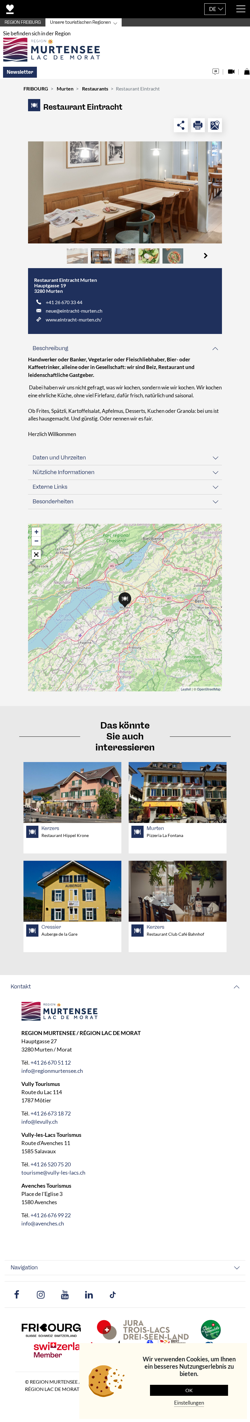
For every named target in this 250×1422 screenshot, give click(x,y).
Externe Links (50, 487)
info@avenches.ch (42, 1223)
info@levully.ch (39, 1121)
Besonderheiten (53, 501)
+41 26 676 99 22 (50, 1215)
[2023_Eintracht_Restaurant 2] (125, 192)
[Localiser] (215, 125)
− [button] (36, 541)
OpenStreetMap (208, 688)
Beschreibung (50, 348)
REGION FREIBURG (23, 22)
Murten (65, 88)
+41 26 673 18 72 (50, 1113)
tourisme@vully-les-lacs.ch (53, 1172)
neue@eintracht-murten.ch (74, 311)
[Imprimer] (198, 125)
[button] (206, 256)
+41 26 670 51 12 (50, 1062)
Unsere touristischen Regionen (80, 22)
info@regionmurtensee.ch (52, 1070)
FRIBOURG (35, 88)
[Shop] (247, 70)
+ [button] (36, 532)
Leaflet (186, 688)
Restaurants (95, 88)
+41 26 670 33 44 (64, 302)
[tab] (125, 348)
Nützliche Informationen (64, 472)
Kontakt (21, 986)
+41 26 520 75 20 (50, 1164)
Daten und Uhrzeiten (59, 457)
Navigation (24, 1267)
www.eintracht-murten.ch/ (74, 319)
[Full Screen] (36, 554)
